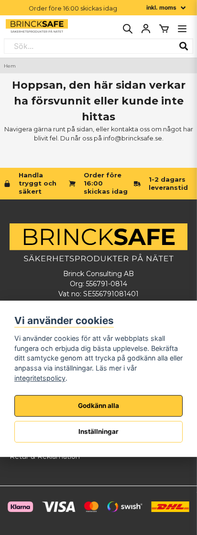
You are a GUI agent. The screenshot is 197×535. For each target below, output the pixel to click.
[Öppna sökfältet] (128, 28)
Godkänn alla (98, 405)
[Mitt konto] (146, 28)
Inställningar (98, 431)
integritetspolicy (40, 378)
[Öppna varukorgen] (164, 28)
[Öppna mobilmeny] (182, 28)
